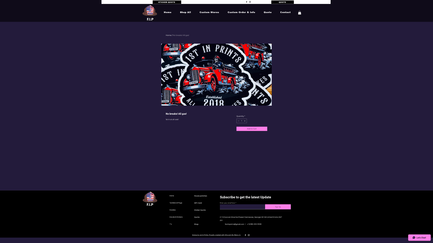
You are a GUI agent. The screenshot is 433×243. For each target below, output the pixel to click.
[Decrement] (238, 121)
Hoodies (172, 210)
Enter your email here (227, 203)
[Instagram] (250, 2)
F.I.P (150, 19)
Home (168, 35)
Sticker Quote (200, 210)
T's (170, 224)
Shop (196, 224)
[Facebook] (246, 2)
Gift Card (198, 203)
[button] (185, 12)
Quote (197, 217)
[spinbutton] (241, 121)
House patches (200, 196)
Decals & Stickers (176, 217)
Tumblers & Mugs (175, 203)
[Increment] (244, 121)
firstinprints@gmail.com (234, 224)
